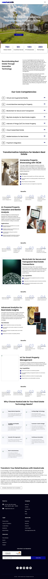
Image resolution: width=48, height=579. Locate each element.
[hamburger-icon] (45, 2)
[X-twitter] (21, 568)
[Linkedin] (30, 568)
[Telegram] (24, 568)
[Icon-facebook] (17, 568)
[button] (28, 35)
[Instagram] (27, 568)
